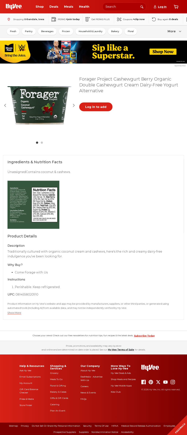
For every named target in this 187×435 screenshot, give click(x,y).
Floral (131, 31)
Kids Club (116, 391)
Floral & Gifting (58, 385)
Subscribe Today (144, 335)
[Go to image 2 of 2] (41, 142)
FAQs (83, 399)
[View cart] (176, 6)
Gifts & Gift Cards (59, 398)
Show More (14, 312)
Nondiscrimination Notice (104, 432)
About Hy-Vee (88, 370)
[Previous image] (5, 105)
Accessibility (127, 432)
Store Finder (26, 405)
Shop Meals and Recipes (123, 379)
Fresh (13, 31)
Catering (54, 404)
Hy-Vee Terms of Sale (121, 349)
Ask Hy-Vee (25, 370)
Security (87, 425)
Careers (84, 386)
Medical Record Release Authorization (141, 425)
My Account (26, 383)
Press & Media (27, 399)
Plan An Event (57, 410)
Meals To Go (56, 379)
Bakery (115, 31)
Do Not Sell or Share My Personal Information (56, 425)
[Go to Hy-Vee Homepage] (14, 7)
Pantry (29, 31)
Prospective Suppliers (65, 432)
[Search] (142, 6)
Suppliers (84, 432)
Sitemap (13, 425)
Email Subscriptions (30, 376)
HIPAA (114, 425)
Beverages (47, 31)
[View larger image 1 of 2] (39, 105)
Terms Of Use (101, 425)
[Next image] (74, 105)
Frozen (66, 31)
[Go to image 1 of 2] (37, 142)
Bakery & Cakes (58, 391)
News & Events (88, 392)
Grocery (54, 373)
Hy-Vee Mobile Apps (121, 385)
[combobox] (124, 7)
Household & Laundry (90, 31)
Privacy (25, 425)
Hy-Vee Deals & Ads (121, 373)
